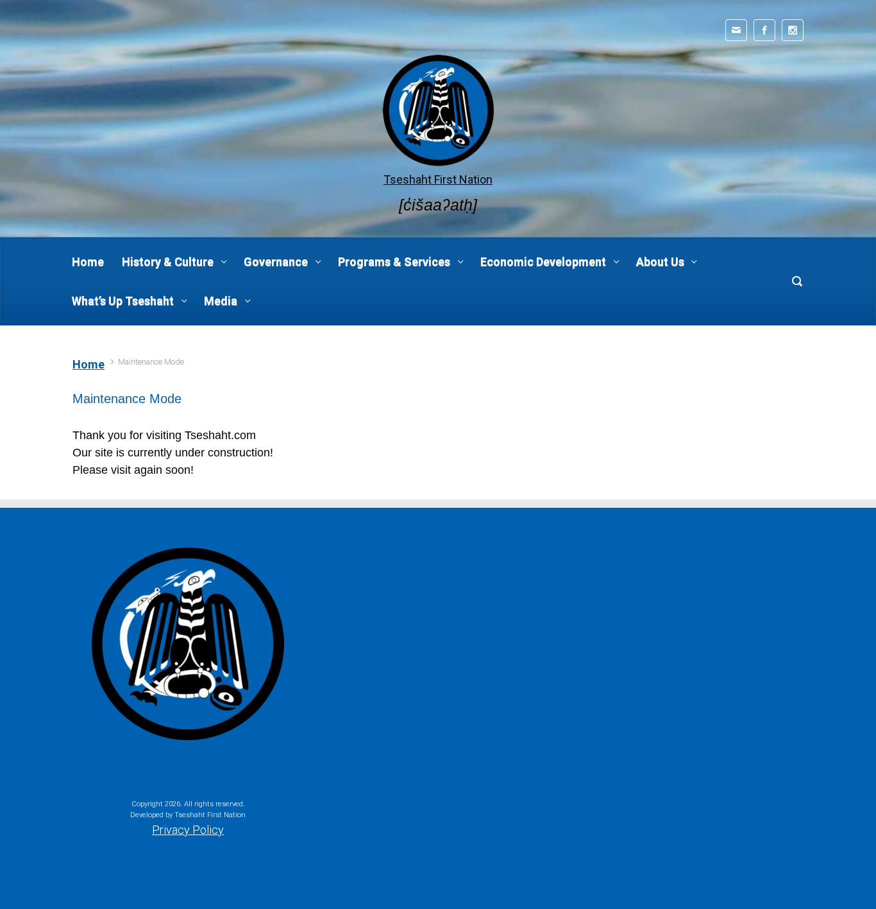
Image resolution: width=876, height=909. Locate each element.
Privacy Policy (188, 829)
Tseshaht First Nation (438, 179)
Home (88, 364)
